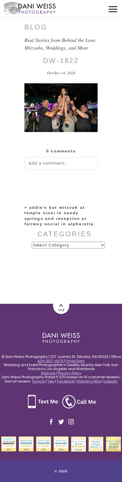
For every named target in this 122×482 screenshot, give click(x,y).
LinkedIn (110, 381)
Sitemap (48, 373)
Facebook (66, 381)
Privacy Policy (69, 373)
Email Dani (75, 360)
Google (38, 381)
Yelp (50, 381)
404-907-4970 (50, 360)
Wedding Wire (89, 381)
